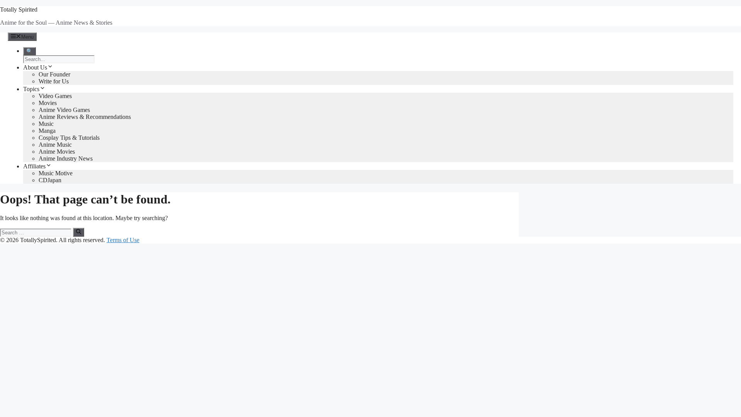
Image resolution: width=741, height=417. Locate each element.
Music (46, 123)
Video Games (55, 96)
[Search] (78, 232)
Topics (31, 89)
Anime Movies (57, 151)
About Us (35, 67)
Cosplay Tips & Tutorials (69, 137)
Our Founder (54, 74)
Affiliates (34, 166)
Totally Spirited (18, 9)
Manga (47, 130)
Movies (48, 103)
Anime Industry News (66, 158)
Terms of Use (123, 240)
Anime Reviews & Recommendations (85, 117)
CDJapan (50, 180)
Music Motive (56, 173)
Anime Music (55, 144)
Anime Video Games (64, 110)
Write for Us (54, 81)
